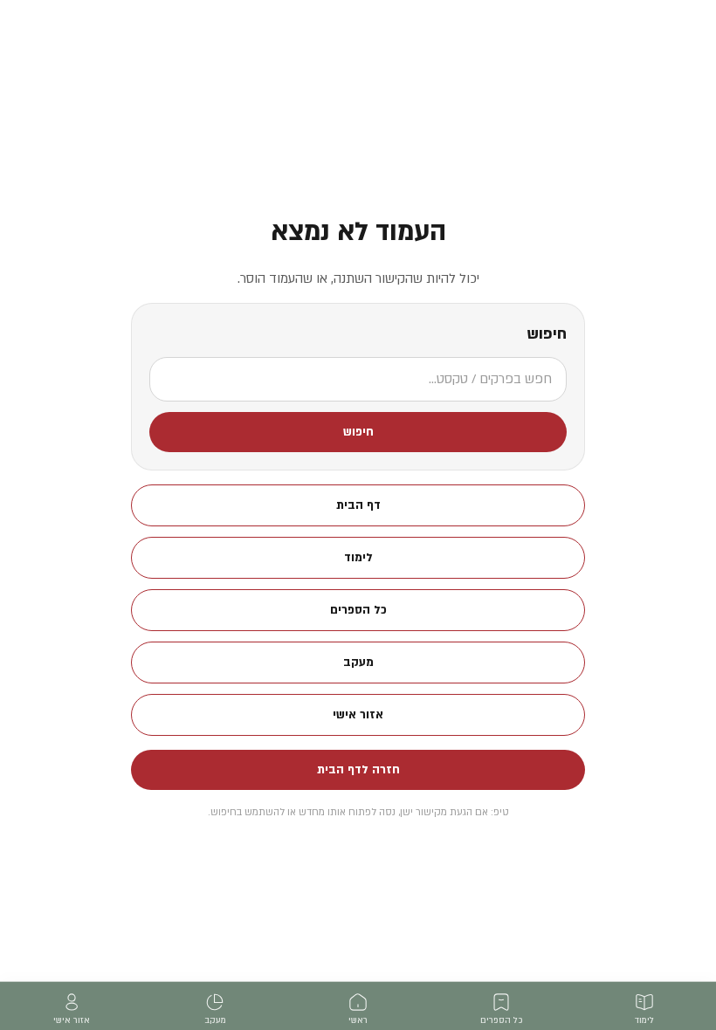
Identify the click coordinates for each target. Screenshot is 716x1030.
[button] (358, 432)
